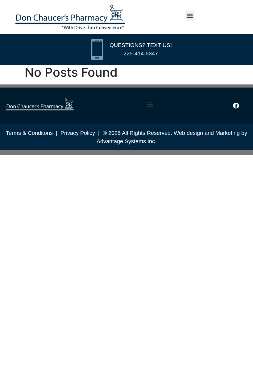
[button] (190, 16)
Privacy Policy (77, 133)
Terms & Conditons (29, 133)
